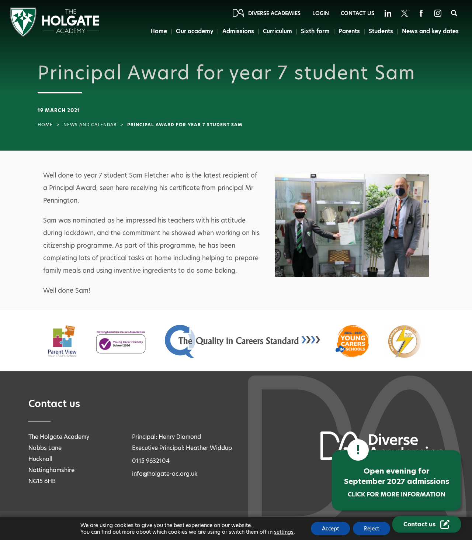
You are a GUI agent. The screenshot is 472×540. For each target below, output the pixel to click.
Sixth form (315, 31)
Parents (349, 31)
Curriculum (277, 31)
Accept (330, 528)
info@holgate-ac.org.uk (165, 474)
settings (284, 532)
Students (381, 31)
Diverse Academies (274, 13)
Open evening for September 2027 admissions (396, 482)
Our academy (195, 31)
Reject (371, 528)
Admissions (238, 31)
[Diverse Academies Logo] (54, 35)
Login (320, 13)
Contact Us (357, 13)
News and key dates (430, 31)
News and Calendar (90, 125)
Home (158, 31)
